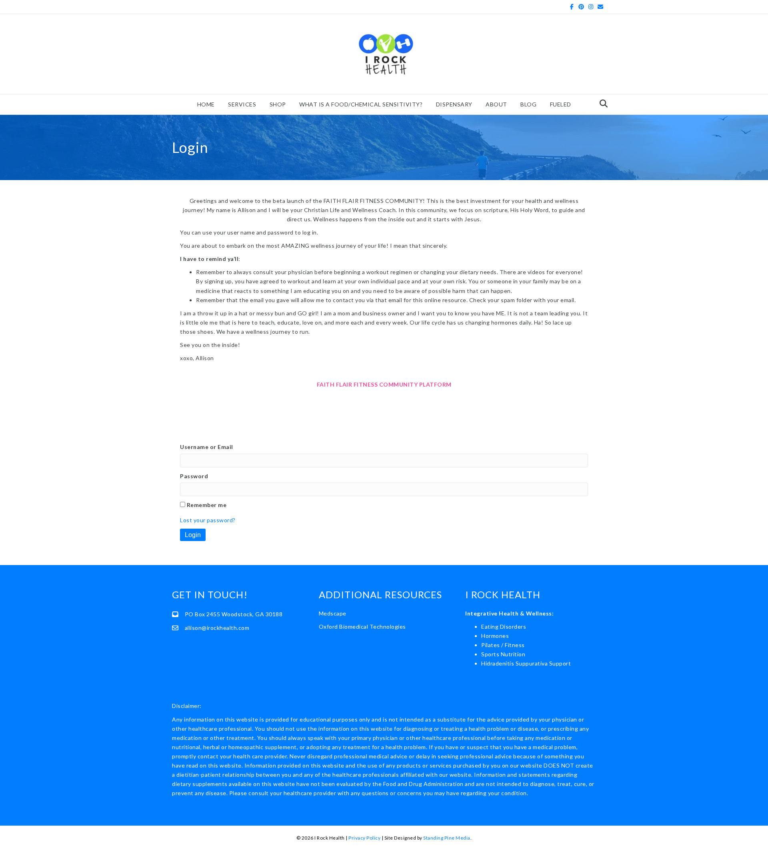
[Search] (601, 103)
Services (242, 104)
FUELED (560, 104)
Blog (528, 104)
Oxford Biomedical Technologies (362, 626)
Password (194, 476)
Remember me (207, 504)
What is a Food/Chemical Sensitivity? (360, 104)
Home (206, 104)
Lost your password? (208, 520)
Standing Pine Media (446, 838)
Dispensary (454, 104)
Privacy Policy (364, 838)
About (496, 104)
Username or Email (206, 446)
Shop (278, 104)
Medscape (332, 613)
